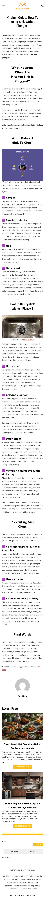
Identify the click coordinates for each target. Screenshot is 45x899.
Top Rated (14, 851)
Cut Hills (22, 696)
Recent (33, 851)
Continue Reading (22, 767)
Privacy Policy (30, 895)
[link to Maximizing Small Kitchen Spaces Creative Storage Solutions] (22, 785)
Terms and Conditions (17, 895)
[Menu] (3, 6)
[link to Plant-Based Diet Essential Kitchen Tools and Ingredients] (22, 726)
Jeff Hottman (28, 340)
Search (5, 842)
